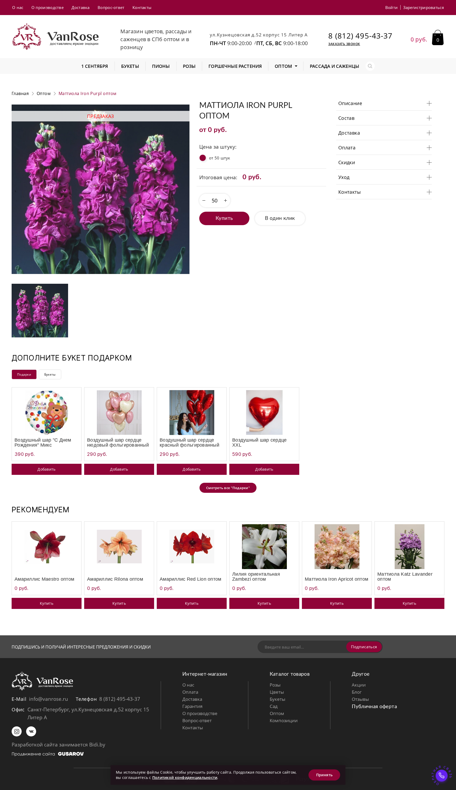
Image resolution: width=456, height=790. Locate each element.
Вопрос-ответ (111, 7)
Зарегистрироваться (423, 7)
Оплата (190, 692)
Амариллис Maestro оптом (44, 579)
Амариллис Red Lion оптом (190, 579)
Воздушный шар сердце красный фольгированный (189, 443)
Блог (357, 692)
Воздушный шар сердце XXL (259, 443)
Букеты (50, 374)
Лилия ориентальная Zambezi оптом (256, 577)
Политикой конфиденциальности (184, 777)
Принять (324, 774)
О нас (17, 7)
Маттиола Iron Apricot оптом (336, 579)
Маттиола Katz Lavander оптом (405, 577)
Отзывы (360, 699)
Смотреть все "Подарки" (228, 487)
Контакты (141, 7)
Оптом (277, 713)
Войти (391, 7)
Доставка (80, 7)
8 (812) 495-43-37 (360, 35)
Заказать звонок (344, 44)
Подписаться (364, 646)
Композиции (284, 720)
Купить (224, 218)
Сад (274, 706)
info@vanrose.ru (48, 699)
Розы (275, 685)
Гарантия (192, 706)
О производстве (47, 7)
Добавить (46, 469)
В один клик (280, 218)
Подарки (24, 374)
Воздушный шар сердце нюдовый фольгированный (118, 443)
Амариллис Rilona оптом (115, 579)
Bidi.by (97, 744)
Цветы (277, 692)
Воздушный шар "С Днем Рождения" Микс (43, 443)
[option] (100, 189)
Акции (359, 685)
